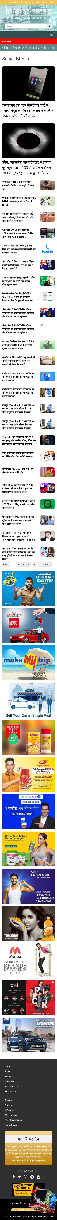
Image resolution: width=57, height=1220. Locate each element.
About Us (7, 1217)
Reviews (9, 1100)
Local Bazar (11, 1125)
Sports (8, 1105)
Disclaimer (48, 1217)
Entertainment (12, 1086)
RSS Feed (38, 1217)
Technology (11, 1115)
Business (9, 1081)
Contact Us (18, 1217)
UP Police (50, 2)
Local (8, 1066)
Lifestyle (9, 1110)
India (7, 1071)
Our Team (28, 1217)
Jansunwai (39, 2)
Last (47, 564)
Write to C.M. (27, 2)
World (8, 1076)
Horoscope (10, 1091)
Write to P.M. (15, 2)
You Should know (13, 1120)
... (40, 564)
